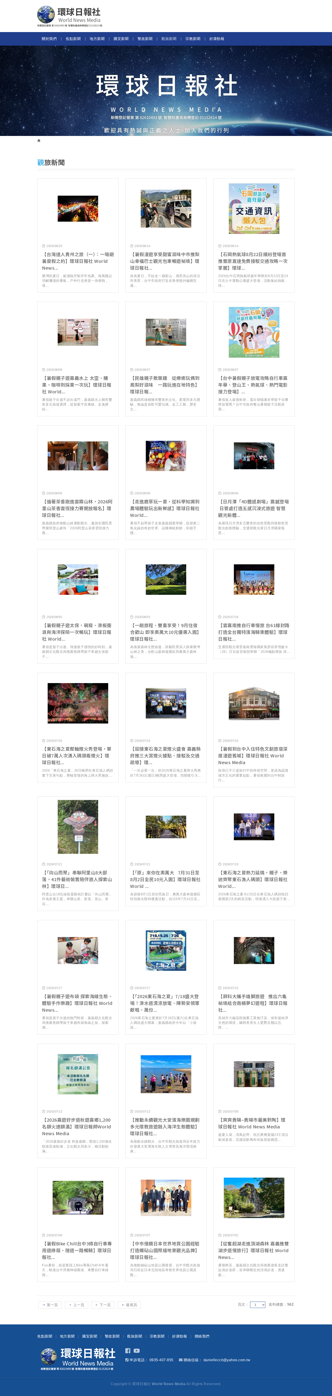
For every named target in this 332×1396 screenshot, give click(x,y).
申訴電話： (139, 1360)
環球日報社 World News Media (69, 16)
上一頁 (78, 1305)
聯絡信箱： (193, 1360)
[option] (166, 91)
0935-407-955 (161, 1360)
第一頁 (52, 1305)
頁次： (243, 1304)
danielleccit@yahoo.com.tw (226, 1360)
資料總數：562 (281, 1304)
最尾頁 (131, 1305)
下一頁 (105, 1305)
